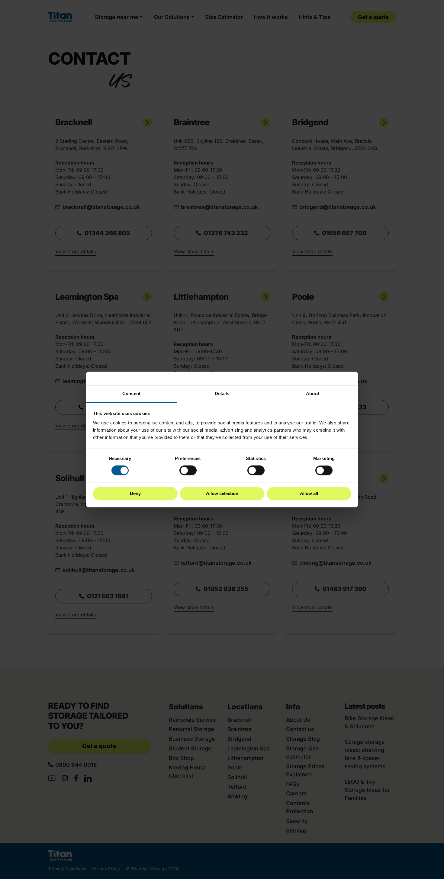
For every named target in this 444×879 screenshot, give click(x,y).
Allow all (309, 493)
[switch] (188, 470)
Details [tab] (222, 393)
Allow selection (222, 493)
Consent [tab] (131, 393)
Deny (135, 493)
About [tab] (312, 393)
